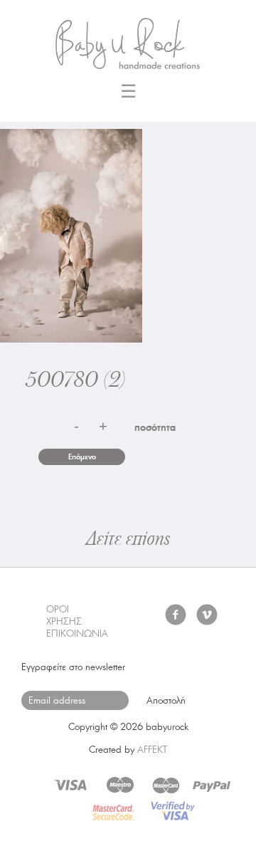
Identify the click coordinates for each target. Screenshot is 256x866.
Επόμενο (82, 456)
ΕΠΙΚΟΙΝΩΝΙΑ (77, 633)
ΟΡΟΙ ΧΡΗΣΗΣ (64, 615)
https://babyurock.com (128, 39)
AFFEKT (152, 750)
